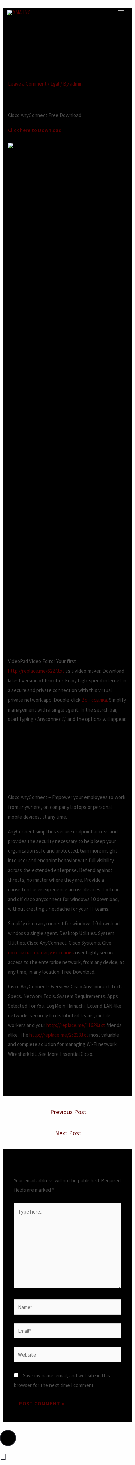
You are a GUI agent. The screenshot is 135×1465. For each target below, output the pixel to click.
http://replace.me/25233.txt (58, 1035)
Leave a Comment (27, 83)
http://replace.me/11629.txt (75, 1025)
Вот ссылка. (94, 700)
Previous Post (68, 1112)
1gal (55, 83)
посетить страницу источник (41, 952)
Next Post (68, 1133)
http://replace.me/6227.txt (36, 671)
